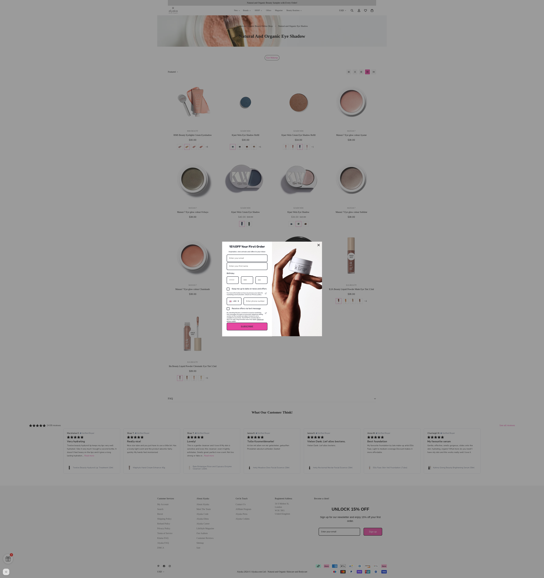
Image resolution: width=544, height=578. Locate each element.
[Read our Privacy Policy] (265, 293)
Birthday (230, 273)
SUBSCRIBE (247, 326)
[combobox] (234, 301)
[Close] (318, 245)
